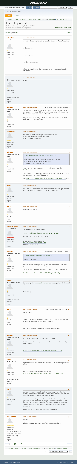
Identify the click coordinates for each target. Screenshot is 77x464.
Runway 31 (51, 19)
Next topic (67, 27)
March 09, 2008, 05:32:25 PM (30, 389)
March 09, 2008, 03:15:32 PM (30, 335)
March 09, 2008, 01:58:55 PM (30, 185)
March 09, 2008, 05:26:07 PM (30, 359)
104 (23, 32)
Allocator (10, 38)
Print (69, 32)
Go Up (7, 444)
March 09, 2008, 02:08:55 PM (30, 251)
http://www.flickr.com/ (29, 170)
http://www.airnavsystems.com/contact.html (34, 242)
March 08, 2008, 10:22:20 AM (30, 152)
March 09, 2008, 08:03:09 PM (30, 416)
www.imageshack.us (44, 283)
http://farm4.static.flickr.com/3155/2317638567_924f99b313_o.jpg (43, 273)
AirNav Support (12, 227)
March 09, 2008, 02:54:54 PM (30, 309)
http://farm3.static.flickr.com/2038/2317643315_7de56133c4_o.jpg (46, 178)
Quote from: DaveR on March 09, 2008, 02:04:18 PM (39, 255)
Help (57, 462)
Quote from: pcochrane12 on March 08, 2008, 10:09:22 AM (41, 156)
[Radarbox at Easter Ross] (7, 95)
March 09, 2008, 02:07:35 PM (30, 226)
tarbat (9, 78)
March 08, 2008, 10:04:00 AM (30, 107)
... (21, 32)
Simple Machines (16, 462)
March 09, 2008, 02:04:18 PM (30, 206)
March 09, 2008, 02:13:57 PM (30, 280)
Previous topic (59, 27)
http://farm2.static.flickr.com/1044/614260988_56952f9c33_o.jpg (42, 350)
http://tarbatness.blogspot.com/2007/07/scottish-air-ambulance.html (43, 373)
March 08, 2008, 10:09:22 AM (30, 131)
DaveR (9, 186)
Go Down (8, 32)
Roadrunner (11, 417)
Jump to (47, 451)
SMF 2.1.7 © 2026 (8, 462)
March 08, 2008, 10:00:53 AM (30, 78)
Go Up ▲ (71, 462)
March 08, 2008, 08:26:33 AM (30, 38)
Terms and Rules (64, 462)
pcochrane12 (11, 132)
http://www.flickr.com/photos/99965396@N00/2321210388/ (41, 233)
